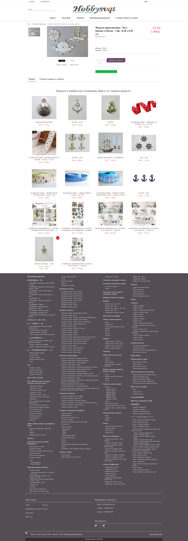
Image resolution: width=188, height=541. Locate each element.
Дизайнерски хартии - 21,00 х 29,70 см (71, 298)
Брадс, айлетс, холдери (35, 377)
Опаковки (106, 351)
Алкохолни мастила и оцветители (38, 405)
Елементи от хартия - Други (69, 345)
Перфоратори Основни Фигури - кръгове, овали (113, 478)
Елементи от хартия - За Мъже (69, 332)
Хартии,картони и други (139, 359)
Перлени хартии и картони (140, 362)
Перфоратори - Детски (139, 276)
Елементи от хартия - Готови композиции (72, 347)
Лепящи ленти (109, 324)
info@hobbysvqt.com (108, 504)
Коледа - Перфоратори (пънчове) (142, 457)
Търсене (45, 505)
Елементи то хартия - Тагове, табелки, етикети (74, 341)
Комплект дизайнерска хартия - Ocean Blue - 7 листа (77, 265)
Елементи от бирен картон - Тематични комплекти (75, 386)
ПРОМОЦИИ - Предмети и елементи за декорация (39, 301)
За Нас (28, 505)
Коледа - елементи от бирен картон (143, 433)
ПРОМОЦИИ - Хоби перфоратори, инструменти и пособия (38, 307)
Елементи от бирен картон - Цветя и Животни (73, 371)
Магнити (64, 430)
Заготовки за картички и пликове (114, 283)
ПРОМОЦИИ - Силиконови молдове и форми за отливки (41, 283)
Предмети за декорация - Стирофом (114, 455)
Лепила (63, 279)
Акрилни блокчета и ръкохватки (114, 426)
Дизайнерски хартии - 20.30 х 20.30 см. (72, 293)
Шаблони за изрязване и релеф (141, 401)
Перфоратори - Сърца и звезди (113, 482)
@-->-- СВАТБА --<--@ (35, 323)
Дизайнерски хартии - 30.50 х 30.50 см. (72, 296)
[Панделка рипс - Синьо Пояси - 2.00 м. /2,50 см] (77, 178)
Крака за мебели (109, 362)
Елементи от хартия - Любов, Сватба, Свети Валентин (76, 321)
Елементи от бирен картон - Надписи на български (75, 360)
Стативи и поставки (138, 291)
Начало (53, 18)
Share (62, 60)
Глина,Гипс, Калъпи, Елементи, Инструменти (38, 443)
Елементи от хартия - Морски (69, 334)
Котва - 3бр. (144, 193)
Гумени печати (109, 430)
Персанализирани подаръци (37, 353)
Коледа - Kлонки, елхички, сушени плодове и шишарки (144, 464)
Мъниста (32, 432)
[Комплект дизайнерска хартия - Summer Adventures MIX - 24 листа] (44, 213)
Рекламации (29, 513)
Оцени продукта (74, 64)
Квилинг (106, 301)
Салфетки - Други (138, 337)
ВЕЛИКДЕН (135, 404)
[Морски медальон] (44, 107)
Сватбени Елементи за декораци (38, 332)
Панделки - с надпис (111, 399)
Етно (29, 365)
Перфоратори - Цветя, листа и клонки (115, 484)
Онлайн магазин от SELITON (94, 539)
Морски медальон (44, 122)
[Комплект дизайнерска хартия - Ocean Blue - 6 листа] (110, 213)
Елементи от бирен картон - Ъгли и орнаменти (73, 362)
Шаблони (63, 283)
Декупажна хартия (34, 470)
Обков (64, 432)
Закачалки (108, 360)
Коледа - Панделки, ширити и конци (142, 453)
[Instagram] (153, 2)
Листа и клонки (137, 391)
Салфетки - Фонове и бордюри (141, 335)
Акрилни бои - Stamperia (36, 386)
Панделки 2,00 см (111, 392)
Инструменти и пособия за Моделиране (143, 381)
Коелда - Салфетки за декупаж (141, 424)
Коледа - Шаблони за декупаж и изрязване (144, 472)
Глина (31, 460)
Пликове (107, 288)
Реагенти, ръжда (34, 418)
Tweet (72, 60)
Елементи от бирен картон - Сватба (70, 365)
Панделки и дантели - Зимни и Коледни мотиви (115, 408)
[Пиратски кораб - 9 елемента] (110, 143)
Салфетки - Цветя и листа (140, 329)
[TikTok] (156, 2)
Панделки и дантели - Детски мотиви (115, 405)
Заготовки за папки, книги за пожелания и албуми (113, 293)
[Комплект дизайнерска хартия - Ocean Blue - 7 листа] (77, 249)
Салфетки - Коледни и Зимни (141, 312)
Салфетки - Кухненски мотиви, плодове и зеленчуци (143, 326)
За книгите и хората (35, 357)
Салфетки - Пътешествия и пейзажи (142, 323)
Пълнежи (63, 442)
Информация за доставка (33, 509)
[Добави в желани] (99, 57)
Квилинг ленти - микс (111, 306)
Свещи (133, 299)
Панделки (107, 387)
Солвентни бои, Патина (36, 413)
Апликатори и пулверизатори (141, 345)
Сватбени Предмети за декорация (38, 330)
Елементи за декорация (36, 370)
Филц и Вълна (136, 355)
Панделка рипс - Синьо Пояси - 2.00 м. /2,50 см (77, 194)
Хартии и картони (137, 364)
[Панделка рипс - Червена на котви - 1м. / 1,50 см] (144, 107)
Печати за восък (109, 432)
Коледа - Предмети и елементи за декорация (145, 459)
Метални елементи (66, 426)
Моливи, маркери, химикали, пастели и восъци (113, 370)
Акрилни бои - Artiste (35, 392)
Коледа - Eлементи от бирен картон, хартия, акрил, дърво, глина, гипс (146, 429)
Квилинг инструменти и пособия (141, 379)
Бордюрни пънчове (110, 473)
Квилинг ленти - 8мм (111, 310)
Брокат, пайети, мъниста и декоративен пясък (41, 424)
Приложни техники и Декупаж (38, 467)
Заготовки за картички (111, 286)
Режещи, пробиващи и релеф (140, 377)
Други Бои (32, 420)
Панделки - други (111, 397)
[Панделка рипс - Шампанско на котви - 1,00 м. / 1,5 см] (44, 143)
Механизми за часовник (67, 437)
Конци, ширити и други (111, 403)
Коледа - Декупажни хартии (140, 422)
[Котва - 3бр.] (144, 178)
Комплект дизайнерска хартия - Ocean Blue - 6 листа (110, 229)
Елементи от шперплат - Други (69, 407)
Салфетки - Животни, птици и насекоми (143, 310)
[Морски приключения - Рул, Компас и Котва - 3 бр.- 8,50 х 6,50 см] (67, 56)
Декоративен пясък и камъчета (38, 435)
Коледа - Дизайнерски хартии (141, 426)
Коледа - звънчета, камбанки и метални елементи (147, 444)
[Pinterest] (159, 2)
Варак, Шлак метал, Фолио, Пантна (39, 491)
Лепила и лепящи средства (112, 319)
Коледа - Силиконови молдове (141, 469)
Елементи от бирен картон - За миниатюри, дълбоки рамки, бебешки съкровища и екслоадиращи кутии (79, 380)
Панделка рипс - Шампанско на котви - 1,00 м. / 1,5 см (44, 158)
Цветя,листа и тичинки (139, 386)
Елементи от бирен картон (39, 24)
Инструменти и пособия (67, 285)
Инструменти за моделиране (37, 455)
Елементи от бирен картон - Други (70, 378)
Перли (106, 415)
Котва (110, 122)
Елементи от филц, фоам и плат (69, 417)
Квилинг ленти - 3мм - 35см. (113, 304)
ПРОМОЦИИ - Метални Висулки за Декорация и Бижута (41, 315)
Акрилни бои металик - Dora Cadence (40, 397)
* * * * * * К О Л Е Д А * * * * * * (142, 417)
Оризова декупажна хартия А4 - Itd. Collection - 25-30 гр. (39, 476)
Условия (45, 509)
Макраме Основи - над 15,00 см (113, 346)
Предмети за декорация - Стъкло (114, 457)
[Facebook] (151, 2)
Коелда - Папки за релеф (139, 455)
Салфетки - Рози (137, 321)
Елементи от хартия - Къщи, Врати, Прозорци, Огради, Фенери (78, 337)
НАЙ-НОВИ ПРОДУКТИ (36, 276)
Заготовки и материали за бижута (114, 280)
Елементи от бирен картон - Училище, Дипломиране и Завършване (79, 367)
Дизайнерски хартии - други (69, 302)
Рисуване (134, 284)
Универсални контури (35, 416)
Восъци (107, 374)
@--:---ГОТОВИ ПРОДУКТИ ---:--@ (40, 350)
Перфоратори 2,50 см (111, 469)
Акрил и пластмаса (66, 413)
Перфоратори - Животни (139, 279)
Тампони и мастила (137, 343)
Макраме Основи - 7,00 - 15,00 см (114, 343)
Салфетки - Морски (138, 314)
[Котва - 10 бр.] (77, 107)
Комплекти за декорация (111, 316)
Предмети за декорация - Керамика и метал (114, 451)
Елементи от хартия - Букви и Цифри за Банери (74, 313)
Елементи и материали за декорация (71, 410)
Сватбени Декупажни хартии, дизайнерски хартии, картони (40, 327)
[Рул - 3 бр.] (144, 143)
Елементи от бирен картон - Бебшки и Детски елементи (76, 369)
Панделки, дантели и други (112, 384)
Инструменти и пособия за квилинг (114, 312)
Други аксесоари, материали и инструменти (112, 365)
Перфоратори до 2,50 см (111, 467)
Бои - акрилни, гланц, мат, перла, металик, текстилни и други (39, 382)
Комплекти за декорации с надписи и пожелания (74, 422)
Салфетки (134, 303)
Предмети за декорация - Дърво (113, 442)
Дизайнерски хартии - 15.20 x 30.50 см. (72, 300)
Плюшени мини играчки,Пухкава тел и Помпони (74, 444)
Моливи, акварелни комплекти (141, 296)
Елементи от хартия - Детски (69, 315)
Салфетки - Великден (138, 305)
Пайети (31, 430)
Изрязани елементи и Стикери (113, 297)
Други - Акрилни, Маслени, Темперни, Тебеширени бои (39, 402)
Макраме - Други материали (112, 348)
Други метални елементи (69, 435)
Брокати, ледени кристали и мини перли (40, 428)
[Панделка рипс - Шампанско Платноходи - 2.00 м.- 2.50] (44, 178)
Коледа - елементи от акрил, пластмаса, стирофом (144, 437)
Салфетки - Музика (138, 316)
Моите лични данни (156, 534)
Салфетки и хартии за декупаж (141, 411)
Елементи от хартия (66, 310)
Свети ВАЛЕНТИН (137, 397)
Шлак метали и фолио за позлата (142, 413)
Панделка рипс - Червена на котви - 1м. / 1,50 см (144, 123)
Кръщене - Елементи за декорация (39, 344)
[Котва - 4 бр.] (77, 143)
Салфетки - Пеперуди (138, 318)
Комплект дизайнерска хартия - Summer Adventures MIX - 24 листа (44, 229)
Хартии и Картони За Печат (140, 368)
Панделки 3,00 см (111, 394)
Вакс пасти (32, 487)
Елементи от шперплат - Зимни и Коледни (72, 404)
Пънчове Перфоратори (111, 464)
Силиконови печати (110, 428)
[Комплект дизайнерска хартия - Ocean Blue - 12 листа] (144, 213)
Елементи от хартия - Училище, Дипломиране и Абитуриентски (78, 317)
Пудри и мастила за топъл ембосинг (71, 457)
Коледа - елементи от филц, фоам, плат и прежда (147, 441)
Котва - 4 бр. (77, 157)
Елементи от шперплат (67, 393)
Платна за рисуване (138, 289)
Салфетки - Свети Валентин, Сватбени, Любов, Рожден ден (145, 332)
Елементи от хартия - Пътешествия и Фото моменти (75, 339)
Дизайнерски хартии (35, 367)
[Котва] (110, 107)
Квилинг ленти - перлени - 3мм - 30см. (115, 308)
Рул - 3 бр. (144, 157)
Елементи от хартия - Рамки (69, 326)
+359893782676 (45, 1)
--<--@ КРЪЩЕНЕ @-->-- (36, 338)
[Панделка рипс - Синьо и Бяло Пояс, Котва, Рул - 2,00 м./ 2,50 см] (110, 178)
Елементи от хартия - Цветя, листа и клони (73, 328)
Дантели (107, 401)
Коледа (31, 361)
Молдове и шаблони (35, 457)
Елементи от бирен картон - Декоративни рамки (74, 358)
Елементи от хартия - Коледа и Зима (71, 352)
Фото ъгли (108, 335)
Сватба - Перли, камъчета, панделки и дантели (42, 334)
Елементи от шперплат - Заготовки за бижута (73, 400)
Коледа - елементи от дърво (141, 443)
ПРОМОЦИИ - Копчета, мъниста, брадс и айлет (40, 295)
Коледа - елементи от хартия (141, 434)
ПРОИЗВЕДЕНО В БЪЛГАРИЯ (106, 71)
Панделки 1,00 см (111, 390)
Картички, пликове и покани (37, 359)
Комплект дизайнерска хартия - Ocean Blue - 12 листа (144, 229)
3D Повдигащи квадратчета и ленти (114, 326)
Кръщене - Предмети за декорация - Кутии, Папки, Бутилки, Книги (40, 341)
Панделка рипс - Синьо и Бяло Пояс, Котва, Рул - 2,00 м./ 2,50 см (110, 194)
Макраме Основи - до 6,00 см (113, 341)
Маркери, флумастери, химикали (114, 376)
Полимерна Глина (35, 464)
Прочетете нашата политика (73, 534)
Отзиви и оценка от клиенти (127, 18)
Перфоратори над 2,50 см (112, 471)
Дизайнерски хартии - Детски (69, 307)
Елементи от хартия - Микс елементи (71, 350)
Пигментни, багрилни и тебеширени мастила (145, 350)
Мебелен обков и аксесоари (112, 355)
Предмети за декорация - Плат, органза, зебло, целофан (115, 460)
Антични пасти (34, 484)
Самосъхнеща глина (36, 462)
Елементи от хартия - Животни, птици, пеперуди (74, 319)
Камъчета (107, 418)
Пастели (107, 380)
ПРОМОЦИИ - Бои (35, 298)
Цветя (134, 389)
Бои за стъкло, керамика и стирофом (39, 407)
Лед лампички (65, 424)
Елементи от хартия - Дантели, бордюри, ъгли (73, 324)
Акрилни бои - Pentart (35, 388)
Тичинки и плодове (138, 394)
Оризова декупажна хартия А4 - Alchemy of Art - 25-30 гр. (42, 473)
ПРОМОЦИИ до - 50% (35, 280)
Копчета (107, 420)
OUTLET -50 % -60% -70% (37, 320)
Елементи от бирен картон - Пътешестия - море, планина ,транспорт (63, 24)
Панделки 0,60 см (111, 389)
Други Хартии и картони (139, 366)
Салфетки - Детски (138, 308)
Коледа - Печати (137, 467)
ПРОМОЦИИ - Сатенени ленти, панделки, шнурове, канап (40, 291)
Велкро (107, 331)
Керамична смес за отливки (37, 446)
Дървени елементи (66, 415)
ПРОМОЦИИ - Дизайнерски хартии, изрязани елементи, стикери (41, 287)
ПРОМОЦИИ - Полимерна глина (38, 312)
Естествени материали (67, 419)
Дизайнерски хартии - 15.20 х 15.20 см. (72, 291)
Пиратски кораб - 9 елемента (110, 157)
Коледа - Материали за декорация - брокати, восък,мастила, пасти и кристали (144, 449)
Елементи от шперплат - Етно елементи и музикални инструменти (79, 402)
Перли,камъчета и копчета (112, 413)
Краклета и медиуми (66, 281)
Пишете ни (29, 517)
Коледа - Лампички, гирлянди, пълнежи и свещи (146, 446)
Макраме (106, 338)
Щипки (63, 446)
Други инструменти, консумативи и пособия (145, 383)
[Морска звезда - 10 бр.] (44, 249)
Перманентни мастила (139, 348)
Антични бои (33, 399)
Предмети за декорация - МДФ (113, 449)
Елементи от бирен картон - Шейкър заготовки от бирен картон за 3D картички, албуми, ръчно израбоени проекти (79, 389)
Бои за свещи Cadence (35, 411)
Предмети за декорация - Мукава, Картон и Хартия (113, 445)
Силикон (107, 333)
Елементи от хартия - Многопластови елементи (74, 343)
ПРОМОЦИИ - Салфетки (36, 304)
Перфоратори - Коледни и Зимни (141, 281)
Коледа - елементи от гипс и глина (143, 439)
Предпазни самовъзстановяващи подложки (144, 374)
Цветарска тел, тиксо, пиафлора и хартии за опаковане (76, 448)
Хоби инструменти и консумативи (142, 372)
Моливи (107, 378)
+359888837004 (108, 512)
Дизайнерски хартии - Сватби (69, 304)
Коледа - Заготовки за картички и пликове (144, 419)
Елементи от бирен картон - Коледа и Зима (72, 384)
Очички (63, 440)
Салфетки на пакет (138, 339)
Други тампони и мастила (140, 352)
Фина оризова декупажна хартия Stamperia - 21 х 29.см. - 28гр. (41, 479)
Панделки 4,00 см (111, 395)
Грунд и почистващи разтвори (141, 287)
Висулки (30, 438)
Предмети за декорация (36, 374)
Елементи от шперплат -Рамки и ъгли (71, 398)
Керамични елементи (35, 448)
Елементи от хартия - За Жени (69, 330)
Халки (64, 434)
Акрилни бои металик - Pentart (38, 390)
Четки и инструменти (138, 293)
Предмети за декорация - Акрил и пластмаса (113, 439)
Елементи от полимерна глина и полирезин (41, 451)
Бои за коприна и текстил (36, 409)
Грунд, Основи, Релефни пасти (38, 489)
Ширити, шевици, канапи (36, 372)
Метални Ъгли (66, 429)
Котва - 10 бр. (77, 122)
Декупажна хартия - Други (38, 482)
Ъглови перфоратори (110, 475)
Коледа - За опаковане (139, 461)
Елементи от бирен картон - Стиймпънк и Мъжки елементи (77, 373)
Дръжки (107, 357)
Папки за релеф (65, 455)
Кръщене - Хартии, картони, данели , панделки (42, 346)
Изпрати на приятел (62, 64)
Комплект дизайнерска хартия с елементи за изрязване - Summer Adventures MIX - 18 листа (77, 229)
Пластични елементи (35, 453)
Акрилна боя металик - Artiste (38, 394)
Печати (105, 423)
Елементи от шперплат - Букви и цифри (72, 396)
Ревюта (32, 79)
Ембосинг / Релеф (65, 452)
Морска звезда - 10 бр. (44, 264)
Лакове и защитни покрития (68, 276)
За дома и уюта (34, 355)
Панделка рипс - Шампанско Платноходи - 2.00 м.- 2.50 (44, 194)
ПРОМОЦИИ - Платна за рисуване (39, 310)
